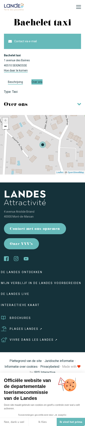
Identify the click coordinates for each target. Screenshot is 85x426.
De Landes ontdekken (21, 272)
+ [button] (5, 120)
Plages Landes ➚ (26, 328)
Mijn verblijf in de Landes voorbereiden (41, 283)
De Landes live (15, 294)
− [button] (5, 126)
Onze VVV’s (21, 244)
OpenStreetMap (76, 172)
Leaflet (59, 172)
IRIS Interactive (44, 372)
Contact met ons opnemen (35, 229)
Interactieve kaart (20, 305)
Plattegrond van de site (25, 361)
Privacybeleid (49, 366)
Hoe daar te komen (16, 70)
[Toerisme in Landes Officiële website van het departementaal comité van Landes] (14, 7)
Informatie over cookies (21, 366)
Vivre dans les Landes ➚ (34, 339)
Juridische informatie (59, 361)
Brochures (20, 318)
